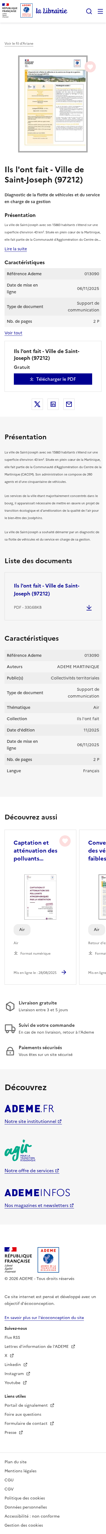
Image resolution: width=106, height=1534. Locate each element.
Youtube (13, 1383)
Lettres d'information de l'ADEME (37, 1347)
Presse (11, 1433)
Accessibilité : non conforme (32, 1516)
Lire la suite (16, 249)
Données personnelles (26, 1507)
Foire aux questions (23, 1414)
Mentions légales (20, 1471)
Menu (100, 11)
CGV (9, 1489)
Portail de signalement (27, 1405)
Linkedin (13, 1365)
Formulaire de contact (27, 1424)
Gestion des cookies (24, 1525)
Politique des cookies (25, 1498)
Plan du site (16, 1462)
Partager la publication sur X (37, 404)
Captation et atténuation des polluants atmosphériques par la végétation (37, 850)
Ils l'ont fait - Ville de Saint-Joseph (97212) (46, 589)
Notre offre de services (29, 1170)
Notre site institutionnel (30, 1121)
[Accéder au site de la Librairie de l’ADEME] (52, 11)
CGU (9, 1480)
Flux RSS (12, 1338)
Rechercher (89, 11)
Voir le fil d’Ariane (19, 43)
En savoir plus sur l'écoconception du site (44, 1318)
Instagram (15, 1374)
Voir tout (13, 333)
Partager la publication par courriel (69, 404)
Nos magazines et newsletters (36, 1205)
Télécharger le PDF (56, 379)
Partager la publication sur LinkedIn (53, 404)
